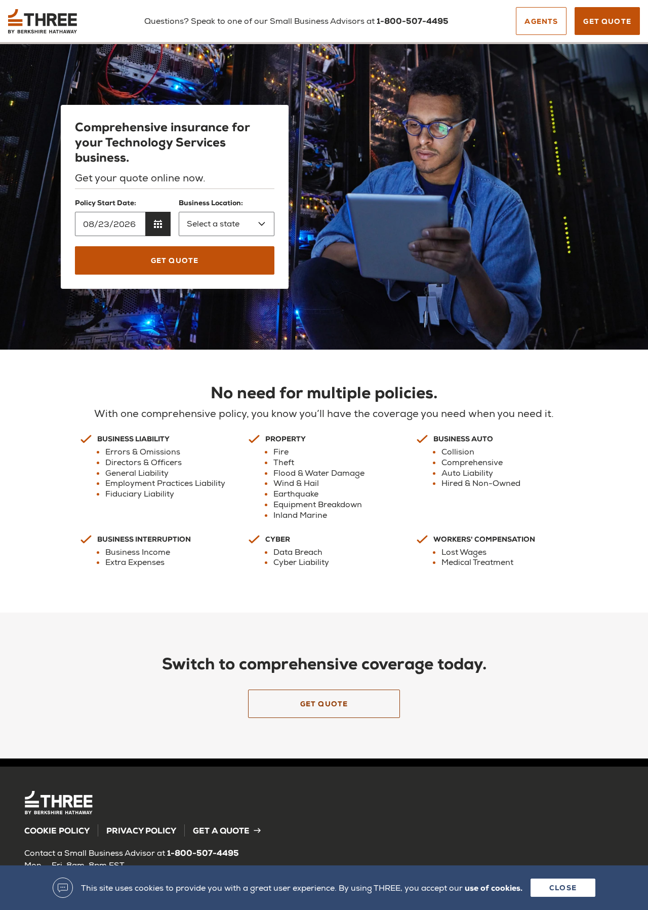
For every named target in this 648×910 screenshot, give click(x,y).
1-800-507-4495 (413, 20)
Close (563, 887)
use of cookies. (493, 887)
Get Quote (607, 21)
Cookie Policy (57, 830)
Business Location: (211, 202)
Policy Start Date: (105, 202)
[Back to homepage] (59, 25)
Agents (541, 21)
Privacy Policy (141, 830)
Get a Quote (221, 830)
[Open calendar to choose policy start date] (158, 224)
